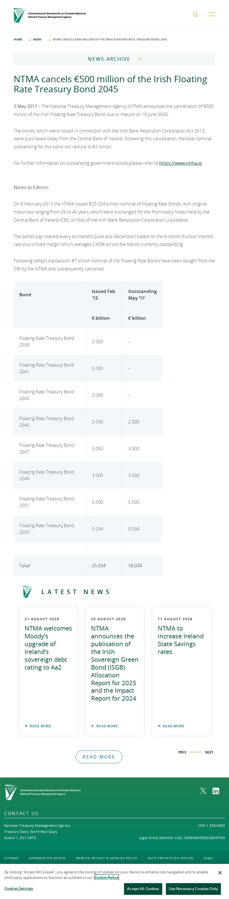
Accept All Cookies (143, 888)
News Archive (109, 58)
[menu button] (212, 19)
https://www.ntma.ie (180, 163)
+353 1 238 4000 (211, 825)
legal (208, 858)
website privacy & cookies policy (107, 858)
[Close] (220, 873)
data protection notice (171, 858)
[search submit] (196, 15)
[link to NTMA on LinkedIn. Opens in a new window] (219, 791)
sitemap (11, 858)
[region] (114, 881)
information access (47, 858)
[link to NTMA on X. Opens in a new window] (206, 791)
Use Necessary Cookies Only (193, 888)
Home (18, 39)
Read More (40, 726)
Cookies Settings (18, 888)
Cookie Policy (106, 877)
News (37, 39)
